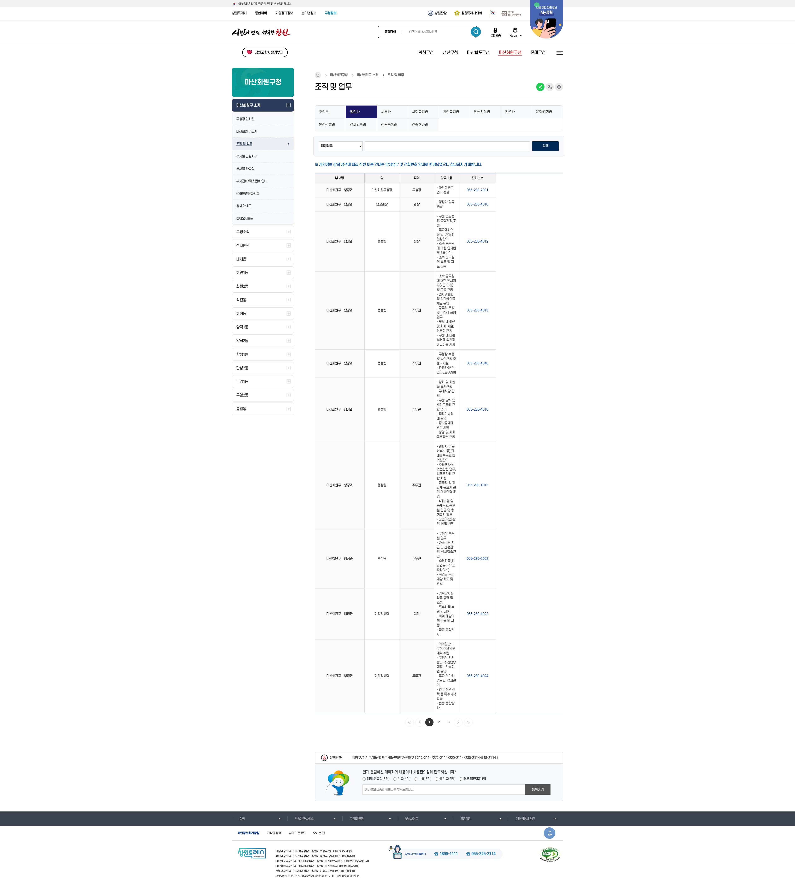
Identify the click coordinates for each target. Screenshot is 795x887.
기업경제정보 (284, 13)
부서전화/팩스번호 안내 (251, 181)
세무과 (386, 112)
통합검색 (390, 32)
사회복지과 (420, 112)
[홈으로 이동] (261, 32)
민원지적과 (482, 112)
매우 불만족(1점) (474, 779)
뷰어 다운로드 (297, 833)
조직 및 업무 (244, 144)
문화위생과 (544, 112)
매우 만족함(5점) (378, 779)
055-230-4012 (477, 241)
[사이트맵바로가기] (559, 52)
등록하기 (538, 789)
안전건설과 (327, 125)
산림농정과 (389, 125)
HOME (318, 75)
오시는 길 (319, 833)
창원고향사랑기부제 (269, 52)
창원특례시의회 (471, 13)
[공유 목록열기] (540, 87)
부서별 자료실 (245, 169)
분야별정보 (308, 13)
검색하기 (476, 32)
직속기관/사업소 (304, 819)
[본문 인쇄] (559, 87)
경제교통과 (358, 125)
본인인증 (495, 35)
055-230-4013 (477, 310)
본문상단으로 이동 (549, 833)
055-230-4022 (477, 614)
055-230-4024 (477, 676)
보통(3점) (424, 779)
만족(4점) (404, 779)
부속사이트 (411, 819)
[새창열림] (491, 13)
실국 (242, 819)
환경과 (510, 112)
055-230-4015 (477, 485)
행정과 (355, 112)
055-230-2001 (477, 190)
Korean (514, 35)
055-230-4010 (477, 204)
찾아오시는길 (244, 218)
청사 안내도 (243, 206)
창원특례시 (239, 13)
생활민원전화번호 (247, 194)
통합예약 (261, 13)
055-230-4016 (477, 409)
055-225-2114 (483, 854)
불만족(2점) (447, 779)
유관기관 (465, 819)
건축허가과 (420, 125)
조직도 (324, 112)
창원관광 (441, 13)
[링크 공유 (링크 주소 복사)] (550, 87)
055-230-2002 (477, 559)
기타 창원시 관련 (525, 819)
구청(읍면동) (357, 819)
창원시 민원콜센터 (415, 854)
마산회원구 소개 (246, 131)
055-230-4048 (477, 363)
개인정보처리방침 (248, 833)
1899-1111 (449, 854)
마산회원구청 (339, 75)
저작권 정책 (274, 833)
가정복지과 (451, 112)
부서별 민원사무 (246, 156)
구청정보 (330, 13)
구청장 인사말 (245, 119)
